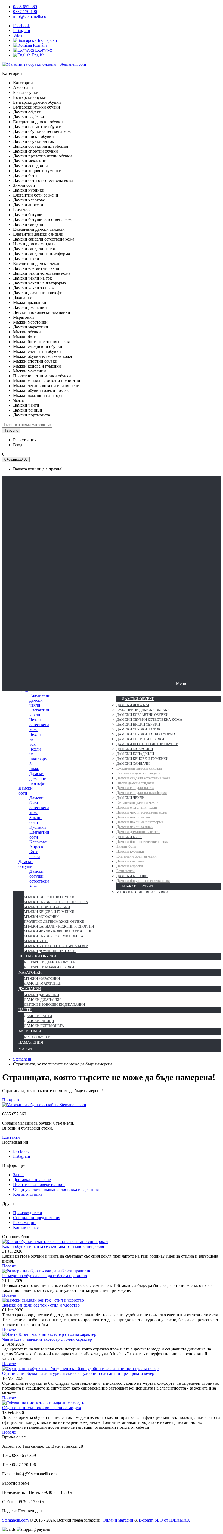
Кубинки (37, 827)
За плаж (34, 766)
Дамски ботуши (25, 864)
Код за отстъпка (27, 1194)
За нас (18, 1174)
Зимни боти (35, 820)
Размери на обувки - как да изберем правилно (44, 1275)
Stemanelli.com (15, 1520)
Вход (17, 444)
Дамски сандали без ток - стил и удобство (41, 1305)
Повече (9, 1266)
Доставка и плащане (32, 1179)
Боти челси (34, 854)
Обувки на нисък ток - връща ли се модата (41, 1407)
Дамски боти (25, 790)
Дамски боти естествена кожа (39, 805)
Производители (27, 1212)
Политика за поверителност (39, 1184)
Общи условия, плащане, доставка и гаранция (56, 1189)
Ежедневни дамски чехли (40, 700)
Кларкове (38, 842)
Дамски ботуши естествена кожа (39, 878)
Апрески (37, 847)
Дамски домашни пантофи (38, 778)
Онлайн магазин (118, 1520)
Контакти (11, 1137)
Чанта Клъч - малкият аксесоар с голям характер (47, 1339)
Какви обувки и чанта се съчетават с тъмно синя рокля (53, 1246)
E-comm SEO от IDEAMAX (164, 1520)
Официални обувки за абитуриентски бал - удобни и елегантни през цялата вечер (78, 1373)
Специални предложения (36, 1217)
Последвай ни (15, 1142)
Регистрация (24, 440)
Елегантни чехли (39, 712)
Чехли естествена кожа (39, 724)
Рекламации (24, 1222)
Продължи (12, 1099)
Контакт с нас (26, 1227)
